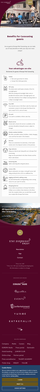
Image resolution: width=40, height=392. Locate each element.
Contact (20, 258)
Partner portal (19, 355)
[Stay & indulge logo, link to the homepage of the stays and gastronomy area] (6, 2)
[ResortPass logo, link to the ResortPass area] (20, 328)
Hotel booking (7, 351)
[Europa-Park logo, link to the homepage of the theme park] (20, 284)
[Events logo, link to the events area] (20, 299)
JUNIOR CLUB (20, 351)
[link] (20, 232)
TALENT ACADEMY (25, 359)
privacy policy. (15, 376)
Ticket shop (6, 363)
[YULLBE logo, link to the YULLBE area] (20, 314)
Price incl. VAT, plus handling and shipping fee (20, 266)
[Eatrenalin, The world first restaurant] (20, 321)
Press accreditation (9, 359)
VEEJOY (16, 363)
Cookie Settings (20, 388)
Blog (28, 344)
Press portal (20, 348)
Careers (21, 344)
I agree (20, 380)
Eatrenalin (30, 348)
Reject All (20, 384)
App (20, 253)
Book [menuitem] (30, 2)
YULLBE (24, 363)
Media (14, 344)
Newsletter (20, 249)
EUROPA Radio (7, 348)
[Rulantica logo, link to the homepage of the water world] (20, 291)
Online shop (6, 355)
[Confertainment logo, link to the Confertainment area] (20, 306)
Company (5, 344)
